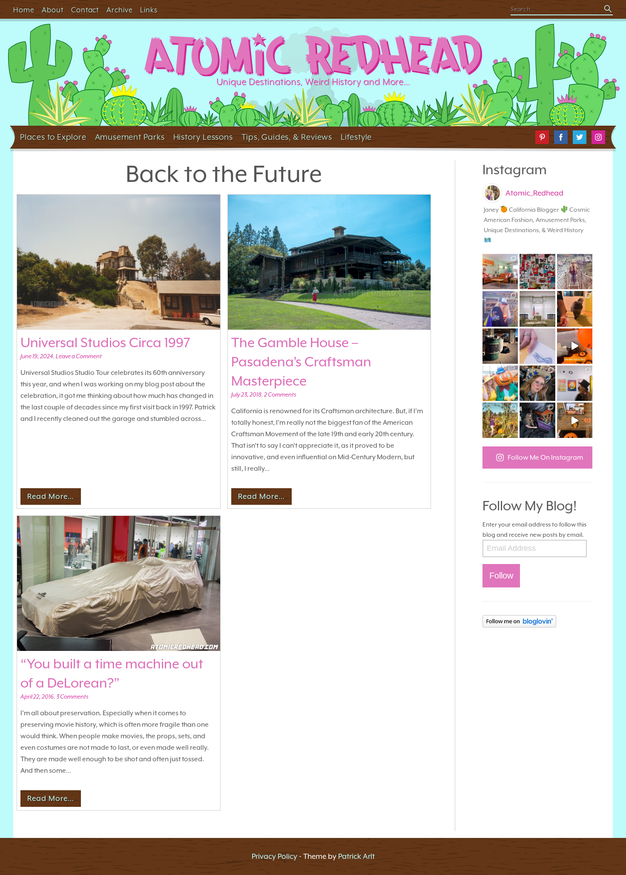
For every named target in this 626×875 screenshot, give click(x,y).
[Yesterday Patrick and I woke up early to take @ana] (537, 383)
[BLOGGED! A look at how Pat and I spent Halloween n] (500, 308)
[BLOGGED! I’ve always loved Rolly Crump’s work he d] (574, 383)
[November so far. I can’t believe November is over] (574, 308)
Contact (85, 10)
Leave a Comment (79, 356)
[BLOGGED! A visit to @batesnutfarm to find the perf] (500, 420)
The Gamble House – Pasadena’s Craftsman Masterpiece (301, 362)
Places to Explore (53, 136)
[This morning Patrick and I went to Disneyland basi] (574, 271)
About (52, 10)
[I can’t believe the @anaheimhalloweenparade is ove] (500, 383)
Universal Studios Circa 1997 (105, 342)
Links (149, 10)
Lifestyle (356, 136)
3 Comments (72, 696)
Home (23, 10)
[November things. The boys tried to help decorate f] (537, 271)
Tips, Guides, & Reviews (286, 136)
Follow (501, 575)
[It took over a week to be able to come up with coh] (537, 308)
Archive (119, 10)
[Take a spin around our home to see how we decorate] (574, 420)
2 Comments (280, 394)
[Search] (608, 9)
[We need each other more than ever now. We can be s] (500, 346)
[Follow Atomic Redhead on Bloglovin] (537, 621)
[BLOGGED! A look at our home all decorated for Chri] (500, 271)
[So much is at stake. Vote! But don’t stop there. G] (537, 346)
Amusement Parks (130, 136)
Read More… (50, 496)
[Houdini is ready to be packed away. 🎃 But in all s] (574, 346)
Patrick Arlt (356, 856)
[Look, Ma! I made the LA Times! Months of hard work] (537, 420)
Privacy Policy (274, 856)
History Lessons (203, 136)
